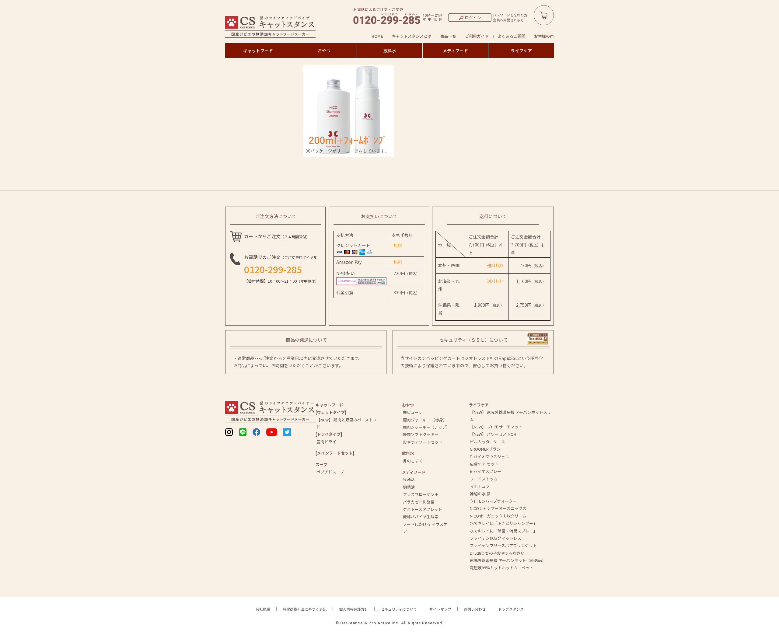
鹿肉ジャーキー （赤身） (425, 420)
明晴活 (409, 487)
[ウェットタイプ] (331, 412)
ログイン (473, 17)
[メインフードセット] (335, 453)
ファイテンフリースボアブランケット (503, 545)
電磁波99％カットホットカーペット (501, 567)
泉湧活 (409, 479)
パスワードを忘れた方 (510, 15)
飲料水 (389, 50)
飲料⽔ (408, 453)
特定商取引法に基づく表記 (305, 609)
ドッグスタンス (511, 609)
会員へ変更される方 (508, 20)
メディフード (455, 50)
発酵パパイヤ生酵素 (420, 516)
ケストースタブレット (422, 509)
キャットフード (258, 50)
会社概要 (263, 609)
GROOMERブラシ (485, 449)
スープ (321, 464)
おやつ (324, 50)
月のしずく (413, 461)
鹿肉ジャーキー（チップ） (426, 427)
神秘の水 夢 (480, 494)
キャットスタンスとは (411, 36)
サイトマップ (440, 609)
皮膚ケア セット (484, 464)
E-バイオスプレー (485, 471)
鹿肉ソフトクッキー (420, 434)
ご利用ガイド (477, 36)
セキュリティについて (399, 609)
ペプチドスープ (330, 472)
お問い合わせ (475, 609)
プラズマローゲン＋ (420, 494)
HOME (377, 36)
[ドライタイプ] (329, 434)
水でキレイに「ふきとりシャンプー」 (503, 523)
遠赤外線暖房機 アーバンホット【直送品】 (508, 560)
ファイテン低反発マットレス (495, 538)
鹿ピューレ (413, 412)
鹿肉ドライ (326, 442)
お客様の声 (544, 36)
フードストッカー (485, 479)
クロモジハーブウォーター (493, 501)
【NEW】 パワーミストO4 (493, 434)
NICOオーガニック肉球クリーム (498, 516)
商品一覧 (448, 36)
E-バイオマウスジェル (489, 456)
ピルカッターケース (487, 442)
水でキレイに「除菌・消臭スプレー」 (503, 531)
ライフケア (521, 50)
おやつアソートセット (422, 442)
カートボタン (544, 15)
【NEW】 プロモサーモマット (496, 427)
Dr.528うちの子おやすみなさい (497, 553)
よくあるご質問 (511, 36)
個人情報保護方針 (353, 609)
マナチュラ (480, 486)
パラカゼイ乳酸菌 (419, 502)
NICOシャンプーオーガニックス (498, 508)
